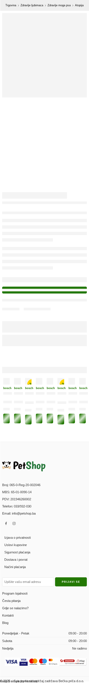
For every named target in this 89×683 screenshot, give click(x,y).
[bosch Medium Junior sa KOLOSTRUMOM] (82, 381)
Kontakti (8, 615)
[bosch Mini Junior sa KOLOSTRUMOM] (39, 381)
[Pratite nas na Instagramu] (14, 523)
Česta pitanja (11, 601)
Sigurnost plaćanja (17, 552)
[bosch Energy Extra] (17, 381)
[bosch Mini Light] (71, 381)
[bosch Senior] (50, 381)
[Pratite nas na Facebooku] (6, 523)
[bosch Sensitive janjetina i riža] (6, 381)
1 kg (7, 410)
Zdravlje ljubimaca (32, 5)
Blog (5, 623)
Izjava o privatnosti (17, 537)
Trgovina (10, 5)
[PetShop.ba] (23, 466)
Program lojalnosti (14, 593)
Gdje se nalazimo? (15, 608)
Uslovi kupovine (15, 545)
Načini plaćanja (15, 567)
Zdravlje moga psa (59, 5)
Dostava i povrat (15, 559)
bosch (6, 388)
